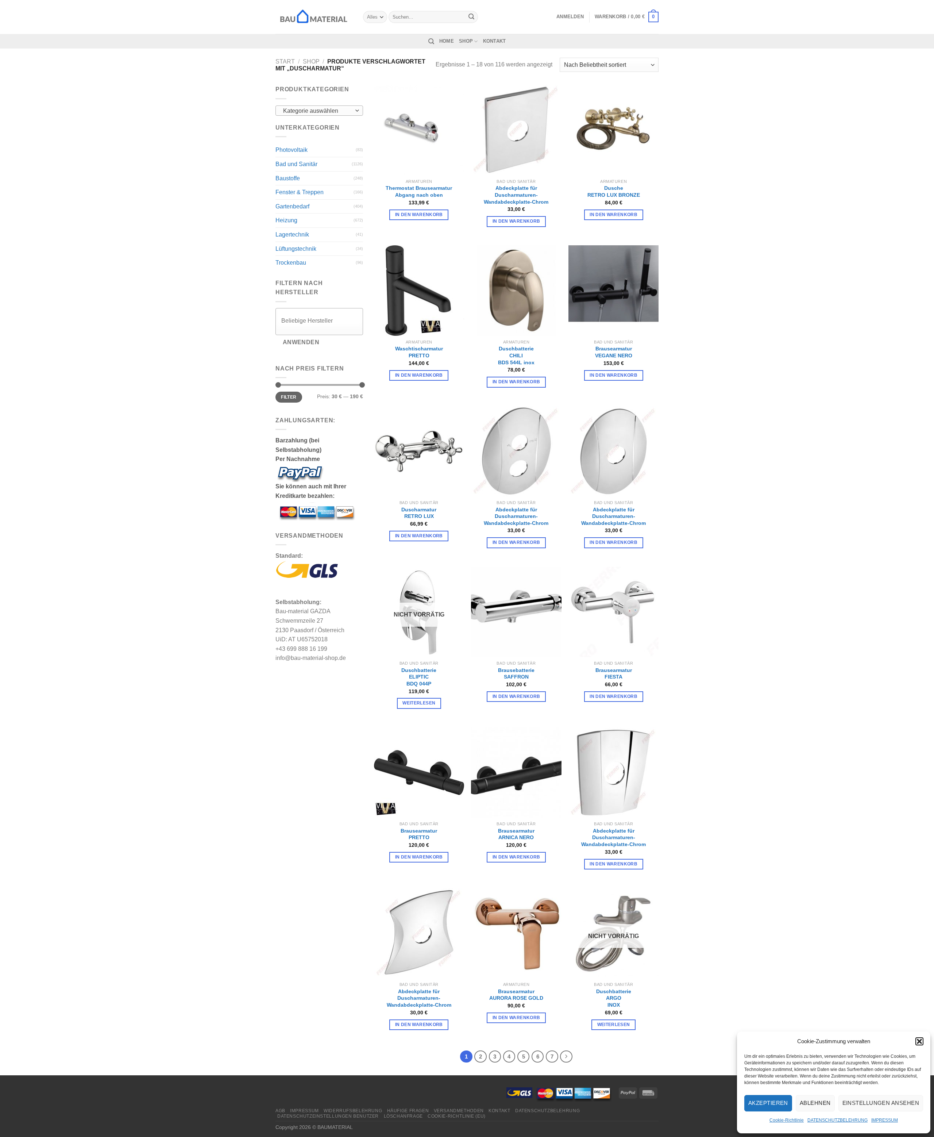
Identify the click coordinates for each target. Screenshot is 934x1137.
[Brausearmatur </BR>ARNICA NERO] (516, 772)
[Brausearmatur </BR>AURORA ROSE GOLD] (516, 933)
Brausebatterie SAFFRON (516, 673)
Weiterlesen (418, 703)
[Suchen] (431, 41)
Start (285, 61)
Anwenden (301, 342)
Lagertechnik (292, 234)
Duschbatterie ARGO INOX (613, 998)
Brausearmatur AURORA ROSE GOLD (516, 994)
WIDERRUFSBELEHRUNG (353, 1110)
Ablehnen (815, 1103)
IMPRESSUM (884, 1120)
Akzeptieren (768, 1103)
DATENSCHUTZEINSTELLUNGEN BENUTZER (328, 1116)
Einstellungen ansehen (880, 1103)
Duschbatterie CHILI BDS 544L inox (516, 355)
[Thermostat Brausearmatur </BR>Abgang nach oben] (419, 130)
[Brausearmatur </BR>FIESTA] (613, 612)
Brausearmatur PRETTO (419, 834)
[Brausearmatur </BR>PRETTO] (419, 772)
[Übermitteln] (471, 17)
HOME (446, 41)
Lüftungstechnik (295, 249)
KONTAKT (494, 41)
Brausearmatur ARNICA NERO (516, 834)
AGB (280, 1110)
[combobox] (319, 110)
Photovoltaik (291, 150)
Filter (288, 397)
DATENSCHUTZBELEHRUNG (837, 1120)
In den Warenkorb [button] (419, 214)
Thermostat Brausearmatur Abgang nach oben (419, 191)
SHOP (466, 41)
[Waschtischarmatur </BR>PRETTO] (419, 290)
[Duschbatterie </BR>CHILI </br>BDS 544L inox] (516, 290)
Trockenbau (290, 263)
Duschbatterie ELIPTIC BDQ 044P (418, 677)
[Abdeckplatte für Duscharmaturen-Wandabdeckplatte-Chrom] (516, 130)
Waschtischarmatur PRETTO (419, 352)
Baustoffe (287, 178)
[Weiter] (566, 1056)
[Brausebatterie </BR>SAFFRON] (516, 612)
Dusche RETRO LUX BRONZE (613, 191)
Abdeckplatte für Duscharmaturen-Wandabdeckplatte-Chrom (516, 194)
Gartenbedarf (292, 206)
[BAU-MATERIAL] (313, 17)
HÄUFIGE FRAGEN (408, 1110)
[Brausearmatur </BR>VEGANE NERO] (613, 290)
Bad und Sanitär (296, 164)
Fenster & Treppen (299, 192)
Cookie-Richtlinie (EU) (456, 1116)
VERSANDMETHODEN (459, 1110)
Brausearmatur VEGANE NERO (613, 352)
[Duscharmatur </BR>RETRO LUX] (419, 451)
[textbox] (317, 111)
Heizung (286, 220)
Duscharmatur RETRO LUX (418, 513)
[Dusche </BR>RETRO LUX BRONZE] (613, 130)
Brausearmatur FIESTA (613, 673)
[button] (919, 1041)
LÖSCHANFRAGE (403, 1116)
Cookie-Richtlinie (786, 1120)
